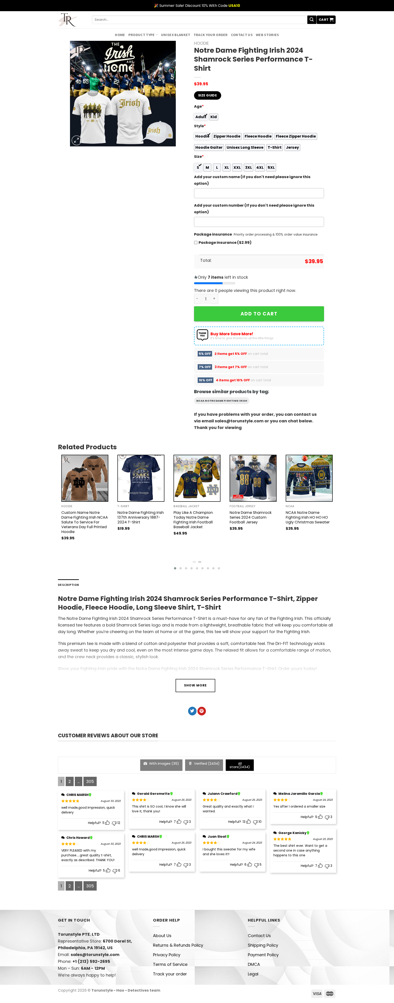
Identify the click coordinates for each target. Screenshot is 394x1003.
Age (199, 106)
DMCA (254, 964)
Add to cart (259, 313)
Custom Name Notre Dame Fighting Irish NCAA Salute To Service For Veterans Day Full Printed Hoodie (84, 522)
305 (90, 781)
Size (199, 156)
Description (68, 585)
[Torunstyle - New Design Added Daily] (71, 19)
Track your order (211, 34)
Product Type (141, 34)
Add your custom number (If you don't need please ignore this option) (254, 209)
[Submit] (311, 20)
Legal (253, 974)
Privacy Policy (166, 955)
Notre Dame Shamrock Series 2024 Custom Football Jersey (251, 517)
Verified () (206, 763)
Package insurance (213, 234)
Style (200, 126)
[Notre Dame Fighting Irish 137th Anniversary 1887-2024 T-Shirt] (141, 478)
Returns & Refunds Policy (178, 945)
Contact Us (242, 34)
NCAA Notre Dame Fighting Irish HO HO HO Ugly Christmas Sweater (308, 517)
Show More (195, 685)
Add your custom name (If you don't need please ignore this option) (252, 180)
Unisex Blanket (175, 34)
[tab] (68, 584)
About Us (162, 935)
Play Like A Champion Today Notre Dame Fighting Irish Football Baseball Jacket (193, 519)
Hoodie (201, 43)
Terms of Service (170, 964)
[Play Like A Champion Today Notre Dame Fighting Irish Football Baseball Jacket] (197, 478)
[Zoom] (77, 140)
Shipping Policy (263, 945)
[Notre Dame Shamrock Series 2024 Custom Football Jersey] (253, 478)
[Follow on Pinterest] (201, 711)
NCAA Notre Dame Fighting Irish (221, 401)
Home (120, 34)
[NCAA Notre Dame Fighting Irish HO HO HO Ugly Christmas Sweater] (309, 478)
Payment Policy (263, 955)
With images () (163, 763)
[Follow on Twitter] (192, 711)
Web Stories (267, 34)
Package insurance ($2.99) (225, 242)
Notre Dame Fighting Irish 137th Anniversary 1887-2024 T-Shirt (140, 517)
